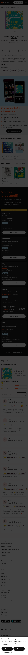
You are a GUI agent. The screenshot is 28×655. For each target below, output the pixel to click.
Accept (19, 648)
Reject (7, 648)
